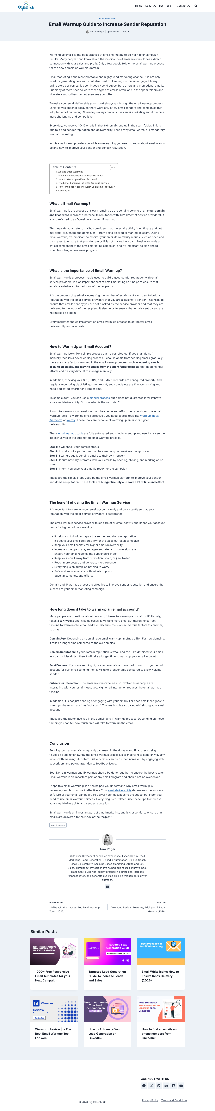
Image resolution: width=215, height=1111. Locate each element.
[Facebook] (144, 1085)
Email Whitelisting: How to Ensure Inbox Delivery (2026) (160, 976)
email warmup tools (70, 433)
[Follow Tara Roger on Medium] (107, 886)
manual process (100, 398)
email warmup (58, 825)
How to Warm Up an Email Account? (78, 179)
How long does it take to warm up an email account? (87, 186)
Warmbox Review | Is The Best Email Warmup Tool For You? (53, 1034)
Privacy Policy (150, 1100)
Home (138, 5)
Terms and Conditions (174, 1100)
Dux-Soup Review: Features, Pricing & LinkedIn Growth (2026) (138, 907)
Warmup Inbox (149, 415)
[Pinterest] (159, 1085)
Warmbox (55, 420)
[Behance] (166, 1085)
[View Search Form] (195, 5)
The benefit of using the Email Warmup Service (84, 183)
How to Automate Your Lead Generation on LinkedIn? (104, 1034)
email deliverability (119, 790)
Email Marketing (107, 18)
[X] (151, 1085)
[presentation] (54, 951)
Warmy (71, 420)
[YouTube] (181, 1085)
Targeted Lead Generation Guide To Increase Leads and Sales (107, 976)
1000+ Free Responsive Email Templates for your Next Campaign (52, 976)
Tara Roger (107, 849)
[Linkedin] (173, 1085)
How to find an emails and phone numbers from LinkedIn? (160, 1034)
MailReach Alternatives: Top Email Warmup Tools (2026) (74, 907)
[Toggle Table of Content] (111, 167)
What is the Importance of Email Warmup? (80, 175)
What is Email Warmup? (70, 171)
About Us (150, 5)
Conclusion (64, 190)
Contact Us (183, 5)
